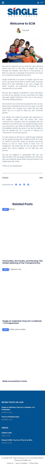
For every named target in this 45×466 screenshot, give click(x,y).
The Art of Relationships (10, 417)
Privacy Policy (34, 463)
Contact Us (10, 463)
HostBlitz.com (26, 460)
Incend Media (34, 458)
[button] (16, 184)
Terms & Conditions (22, 463)
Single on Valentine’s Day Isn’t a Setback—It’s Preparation (22, 322)
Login (41, 2)
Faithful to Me (7, 433)
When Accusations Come (14, 381)
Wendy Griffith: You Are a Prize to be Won (17, 440)
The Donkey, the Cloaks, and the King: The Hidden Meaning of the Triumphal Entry (22, 261)
